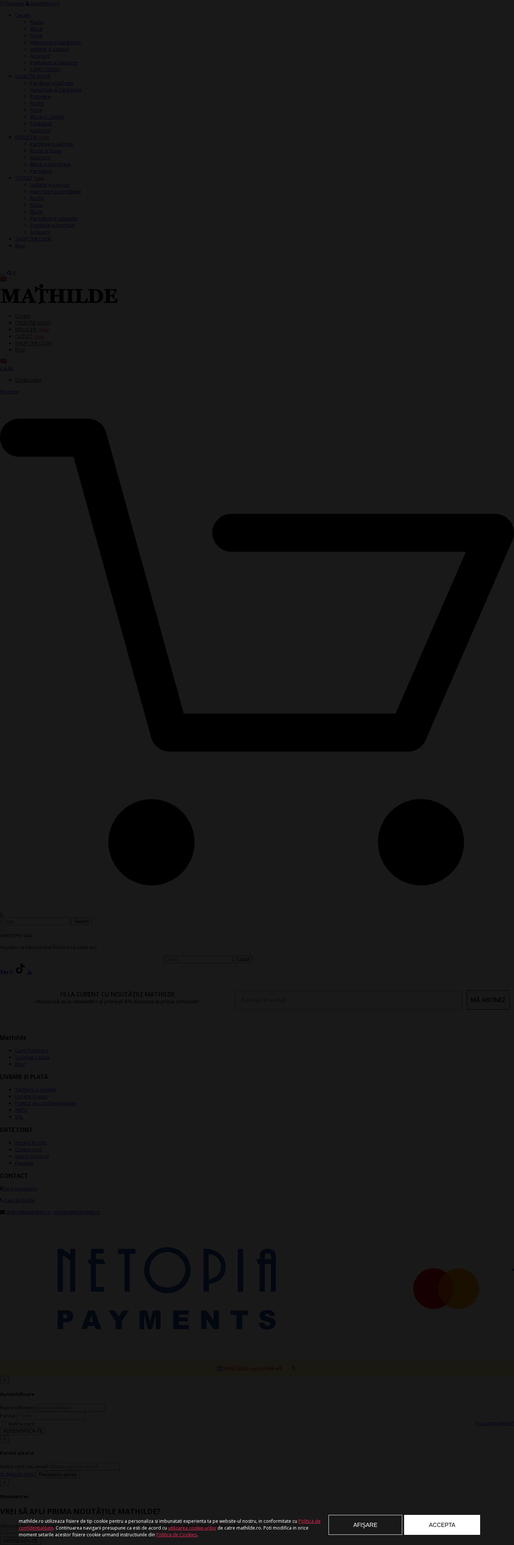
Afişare (365, 1525)
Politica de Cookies (176, 1534)
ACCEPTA (442, 1525)
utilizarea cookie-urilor (192, 1528)
